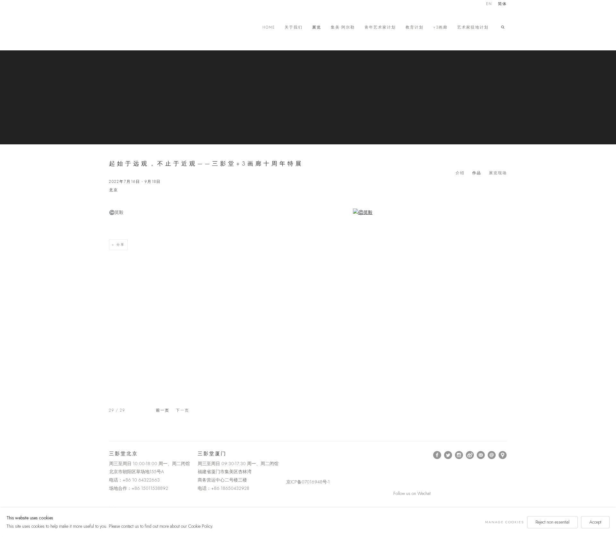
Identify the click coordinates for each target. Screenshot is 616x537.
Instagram (459, 455)
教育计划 (415, 27)
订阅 (481, 455)
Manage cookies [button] (504, 522)
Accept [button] (595, 522)
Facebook (437, 455)
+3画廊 (440, 27)
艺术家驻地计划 (473, 27)
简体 (502, 4)
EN (489, 4)
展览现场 (498, 172)
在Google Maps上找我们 (503, 455)
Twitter (448, 455)
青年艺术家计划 (380, 27)
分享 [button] (120, 244)
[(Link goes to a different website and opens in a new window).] (287, 455)
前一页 (162, 410)
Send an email (492, 455)
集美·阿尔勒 (343, 27)
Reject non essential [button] (552, 522)
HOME (268, 27)
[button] (504, 27)
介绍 (460, 172)
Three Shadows (154, 27)
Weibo (470, 455)
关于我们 (294, 27)
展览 (316, 27)
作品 (476, 172)
